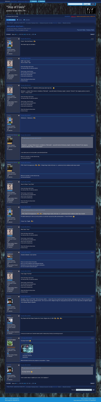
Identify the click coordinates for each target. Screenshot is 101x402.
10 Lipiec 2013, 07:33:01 (26, 58)
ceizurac (9, 58)
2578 (33, 34)
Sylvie (59, 23)
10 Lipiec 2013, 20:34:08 (26, 206)
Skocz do (73, 389)
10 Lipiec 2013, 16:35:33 (26, 162)
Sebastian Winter (12, 135)
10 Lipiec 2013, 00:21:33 (26, 38)
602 (29, 34)
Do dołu (8, 34)
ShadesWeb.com (16, 400)
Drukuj (92, 34)
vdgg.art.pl (73, 16)
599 (22, 34)
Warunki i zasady (87, 398)
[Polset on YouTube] (8, 330)
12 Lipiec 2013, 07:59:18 (26, 271)
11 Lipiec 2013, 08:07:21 (25, 226)
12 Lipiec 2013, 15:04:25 (27, 337)
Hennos (9, 338)
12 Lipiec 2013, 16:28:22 (26, 364)
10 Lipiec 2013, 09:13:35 (26, 85)
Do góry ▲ (94, 398)
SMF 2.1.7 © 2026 (8, 398)
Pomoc (82, 398)
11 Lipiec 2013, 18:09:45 (25, 252)
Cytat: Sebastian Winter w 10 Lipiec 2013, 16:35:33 (34, 210)
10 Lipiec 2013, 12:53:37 (26, 115)
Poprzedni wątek (81, 30)
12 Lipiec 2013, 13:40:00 (26, 315)
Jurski (9, 296)
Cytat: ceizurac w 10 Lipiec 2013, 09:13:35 (32, 138)
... (18, 34)
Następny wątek (90, 30)
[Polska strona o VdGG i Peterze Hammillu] (8, 353)
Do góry (8, 383)
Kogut (9, 38)
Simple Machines (15, 398)
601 (27, 34)
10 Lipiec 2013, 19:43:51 (26, 181)
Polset (9, 315)
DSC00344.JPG (27, 354)
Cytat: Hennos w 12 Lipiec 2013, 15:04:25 (32, 368)
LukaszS (9, 252)
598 (20, 34)
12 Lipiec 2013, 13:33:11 (25, 296)
